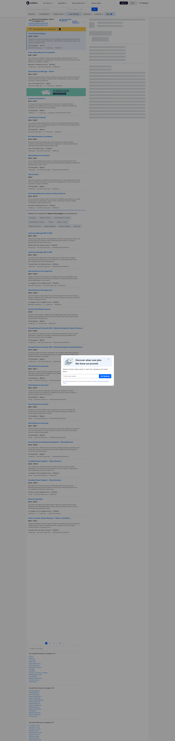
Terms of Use (97, 381)
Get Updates (105, 376)
